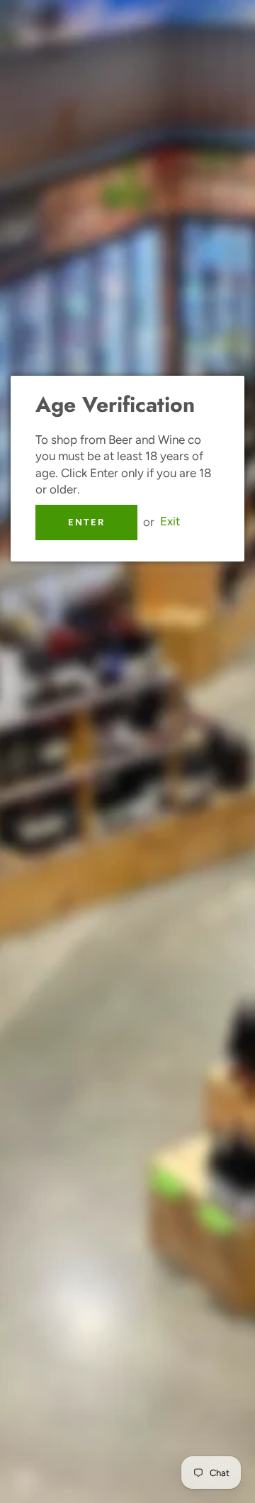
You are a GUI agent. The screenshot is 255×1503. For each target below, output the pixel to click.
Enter (86, 522)
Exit (170, 522)
